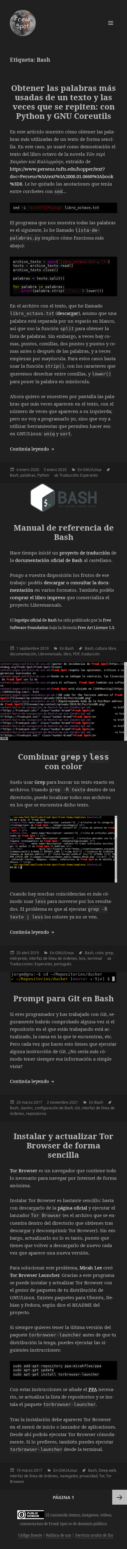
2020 (35, 469)
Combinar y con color (63, 761)
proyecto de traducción (84, 553)
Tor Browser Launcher (34, 1275)
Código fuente (30, 1535)
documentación (23, 654)
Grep (40, 782)
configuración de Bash (54, 1108)
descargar (67, 313)
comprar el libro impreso (37, 597)
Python (43, 475)
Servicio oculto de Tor (94, 1535)
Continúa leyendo (32, 449)
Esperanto (89, 475)
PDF (76, 654)
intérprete (18, 958)
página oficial (72, 1208)
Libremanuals (50, 654)
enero (24, 469)
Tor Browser (23, 1170)
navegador (69, 1476)
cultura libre (105, 648)
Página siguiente (119, 1497)
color (99, 952)
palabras (27, 475)
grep (109, 952)
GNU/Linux (92, 469)
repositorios (36, 1113)
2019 (44, 648)
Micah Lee (91, 1267)
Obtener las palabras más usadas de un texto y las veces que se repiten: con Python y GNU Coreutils (63, 101)
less (82, 958)
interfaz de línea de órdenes (53, 958)
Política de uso (58, 1535)
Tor (101, 1476)
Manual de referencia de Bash (64, 532)
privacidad (88, 1476)
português (63, 964)
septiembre (29, 648)
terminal (95, 958)
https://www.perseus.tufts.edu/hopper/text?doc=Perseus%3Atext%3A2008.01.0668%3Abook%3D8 (61, 176)
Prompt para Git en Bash (63, 998)
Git (77, 1108)
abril (25, 952)
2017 (38, 1102)
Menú (110, 22)
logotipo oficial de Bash (35, 620)
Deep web (107, 1470)
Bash (14, 475)
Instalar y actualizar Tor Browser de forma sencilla (63, 1145)
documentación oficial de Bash (49, 560)
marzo (27, 1102)
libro (67, 654)
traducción (90, 654)
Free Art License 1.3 (96, 627)
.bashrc (26, 1108)
